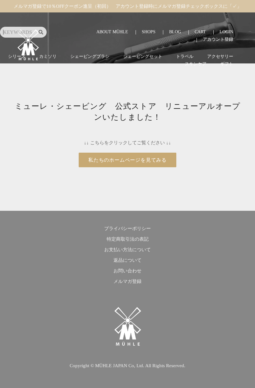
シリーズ (17, 56)
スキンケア (195, 64)
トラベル (184, 56)
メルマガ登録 (127, 281)
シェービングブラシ (89, 56)
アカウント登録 (218, 39)
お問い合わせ (127, 270)
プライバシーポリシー (127, 228)
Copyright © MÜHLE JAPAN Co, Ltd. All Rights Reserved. (127, 365)
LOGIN (226, 32)
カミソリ (48, 56)
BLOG (175, 32)
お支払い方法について (127, 249)
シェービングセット (142, 56)
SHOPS (148, 32)
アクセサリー (220, 56)
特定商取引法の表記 (128, 239)
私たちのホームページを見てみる (127, 160)
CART (200, 32)
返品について (127, 260)
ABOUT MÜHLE (112, 32)
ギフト (226, 64)
